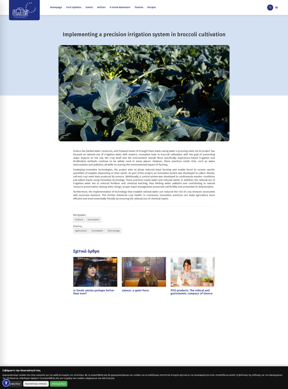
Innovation (93, 219)
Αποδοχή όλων (59, 384)
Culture (79, 219)
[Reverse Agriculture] (24, 10)
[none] (276, 7)
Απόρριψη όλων (12, 384)
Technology (114, 230)
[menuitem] (276, 7)
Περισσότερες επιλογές (36, 384)
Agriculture (81, 230)
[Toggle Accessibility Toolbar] (6, 383)
